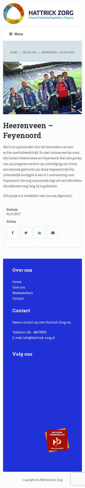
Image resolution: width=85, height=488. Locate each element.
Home (13, 52)
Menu (18, 34)
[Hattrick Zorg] (40, 22)
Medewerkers (22, 293)
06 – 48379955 (37, 332)
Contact (18, 298)
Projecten (29, 52)
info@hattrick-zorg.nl (39, 337)
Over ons (18, 287)
